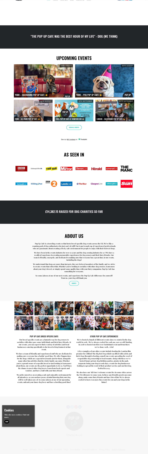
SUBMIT (95, 238)
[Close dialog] (113, 198)
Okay (6, 422)
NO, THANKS (95, 249)
